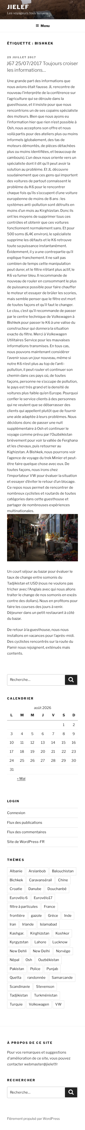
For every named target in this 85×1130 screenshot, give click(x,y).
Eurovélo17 (43, 898)
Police (35, 969)
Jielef (18, 7)
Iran (13, 924)
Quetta (15, 977)
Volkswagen (39, 1004)
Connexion (16, 813)
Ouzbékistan (48, 960)
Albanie (16, 871)
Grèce (53, 915)
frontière (17, 915)
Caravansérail (40, 880)
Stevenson (45, 986)
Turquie (16, 1004)
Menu (45, 26)
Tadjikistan (19, 995)
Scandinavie (20, 986)
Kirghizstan (39, 933)
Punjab (52, 969)
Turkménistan (45, 995)
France (49, 906)
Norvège (63, 951)
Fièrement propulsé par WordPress (33, 1119)
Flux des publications (24, 822)
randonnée (36, 977)
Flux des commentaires (26, 832)
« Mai (21, 778)
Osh (29, 960)
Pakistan (17, 969)
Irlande (28, 924)
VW (58, 1004)
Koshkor (62, 933)
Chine (63, 880)
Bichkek (16, 880)
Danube (34, 889)
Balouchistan (63, 871)
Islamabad (48, 924)
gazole (36, 915)
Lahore (40, 942)
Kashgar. (17, 933)
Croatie (16, 889)
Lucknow (60, 942)
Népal (14, 960)
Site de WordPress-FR (25, 842)
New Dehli (18, 951)
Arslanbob (37, 871)
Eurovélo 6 (19, 898)
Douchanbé (57, 889)
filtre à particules (24, 906)
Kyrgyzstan (19, 942)
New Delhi (41, 951)
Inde (68, 915)
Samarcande (62, 977)
